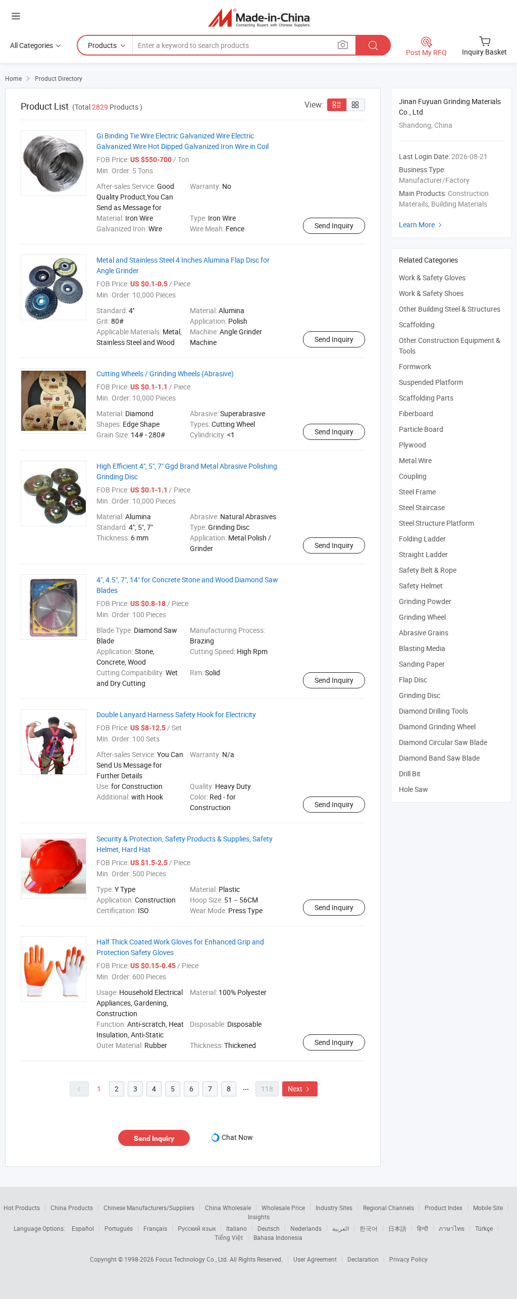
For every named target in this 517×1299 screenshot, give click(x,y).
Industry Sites (334, 1208)
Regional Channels (388, 1208)
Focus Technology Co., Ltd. (193, 1259)
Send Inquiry (334, 225)
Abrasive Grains (423, 632)
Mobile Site (488, 1208)
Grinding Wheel (422, 617)
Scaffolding (417, 324)
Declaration (363, 1259)
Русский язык (197, 1228)
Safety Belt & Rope (427, 570)
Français (155, 1228)
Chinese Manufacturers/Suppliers (149, 1208)
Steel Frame (417, 491)
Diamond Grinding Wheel (437, 726)
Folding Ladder (422, 538)
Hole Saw (413, 789)
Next (300, 1088)
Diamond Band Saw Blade (439, 758)
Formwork (415, 366)
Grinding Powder (425, 601)
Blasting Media (422, 648)
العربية (340, 1228)
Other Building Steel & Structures (449, 309)
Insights (259, 1217)
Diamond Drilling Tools (433, 711)
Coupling (413, 476)
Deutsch (268, 1228)
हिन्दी (422, 1228)
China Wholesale (228, 1208)
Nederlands (306, 1228)
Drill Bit (410, 773)
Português (119, 1228)
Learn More (421, 224)
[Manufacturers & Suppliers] (258, 17)
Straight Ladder (423, 554)
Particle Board (421, 429)
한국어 (368, 1228)
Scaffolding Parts (426, 398)
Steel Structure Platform (436, 523)
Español (83, 1228)
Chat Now (237, 1137)
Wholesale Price (283, 1208)
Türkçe (484, 1228)
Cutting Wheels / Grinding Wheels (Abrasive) (165, 373)
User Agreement (315, 1259)
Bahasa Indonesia (277, 1237)
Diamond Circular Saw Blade (443, 742)
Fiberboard (416, 413)
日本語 (397, 1228)
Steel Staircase (422, 507)
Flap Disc (413, 679)
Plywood (412, 444)
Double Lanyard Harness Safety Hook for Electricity (176, 714)
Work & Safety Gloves (432, 277)
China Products (71, 1208)
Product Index (443, 1208)
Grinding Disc (419, 695)
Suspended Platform (431, 382)
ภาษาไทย (451, 1228)
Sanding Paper (422, 664)
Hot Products (22, 1208)
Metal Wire (415, 460)
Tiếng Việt (229, 1237)
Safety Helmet (421, 585)
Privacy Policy (408, 1259)
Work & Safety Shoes (431, 293)
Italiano (236, 1228)
